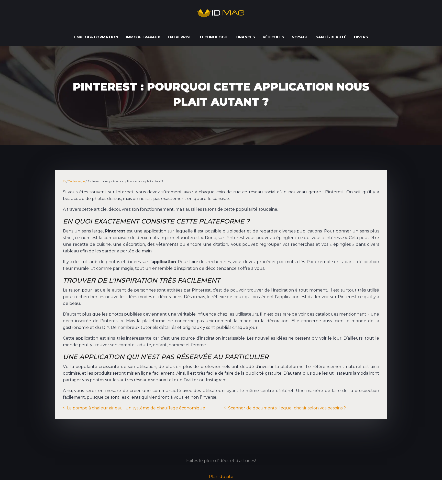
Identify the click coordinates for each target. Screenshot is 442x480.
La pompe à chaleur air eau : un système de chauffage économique (136, 408)
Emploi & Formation (96, 37)
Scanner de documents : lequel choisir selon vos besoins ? (287, 408)
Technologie (213, 37)
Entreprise (180, 37)
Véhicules (273, 37)
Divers (361, 37)
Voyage (300, 37)
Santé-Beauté (331, 37)
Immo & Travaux (143, 37)
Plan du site (221, 476)
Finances (245, 37)
